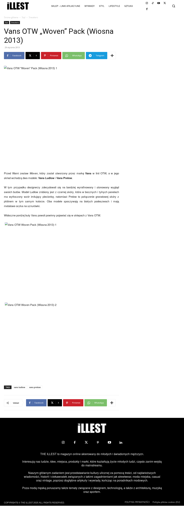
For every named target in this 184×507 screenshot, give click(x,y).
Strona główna (11, 17)
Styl (23, 17)
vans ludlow (19, 387)
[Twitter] (164, 3)
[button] (173, 6)
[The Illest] (18, 5)
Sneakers (15, 22)
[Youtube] (158, 3)
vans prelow (35, 387)
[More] (112, 55)
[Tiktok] (152, 3)
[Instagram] (146, 3)
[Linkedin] (120, 442)
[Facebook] (146, 9)
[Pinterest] (97, 442)
